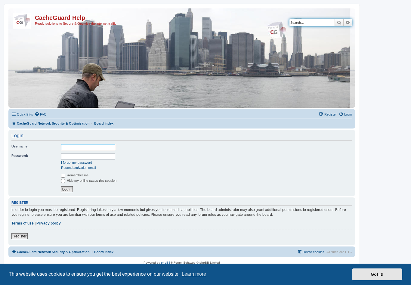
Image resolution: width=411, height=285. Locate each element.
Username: (20, 146)
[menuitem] (41, 114)
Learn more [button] (194, 274)
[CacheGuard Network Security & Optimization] (22, 19)
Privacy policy (48, 223)
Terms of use (22, 223)
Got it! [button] (377, 274)
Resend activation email (78, 167)
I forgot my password (76, 162)
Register (19, 236)
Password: (19, 155)
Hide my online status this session (91, 180)
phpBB (166, 262)
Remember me (77, 175)
